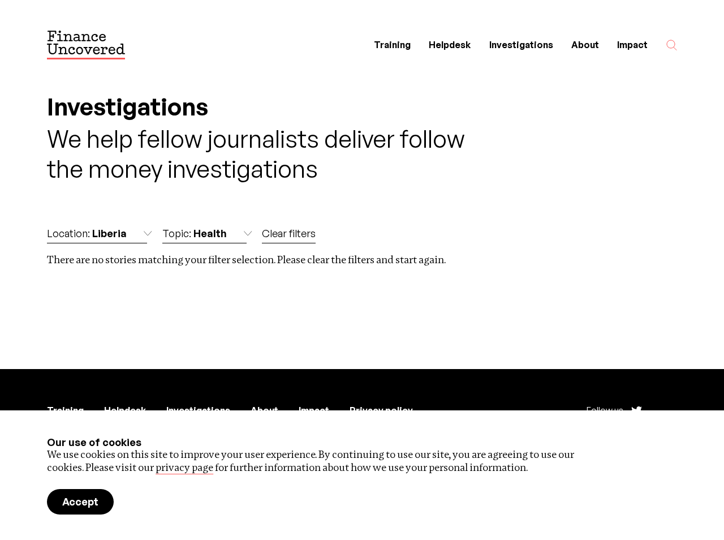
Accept (80, 501)
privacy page (184, 467)
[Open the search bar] (671, 45)
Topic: (194, 233)
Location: (87, 233)
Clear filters (289, 233)
